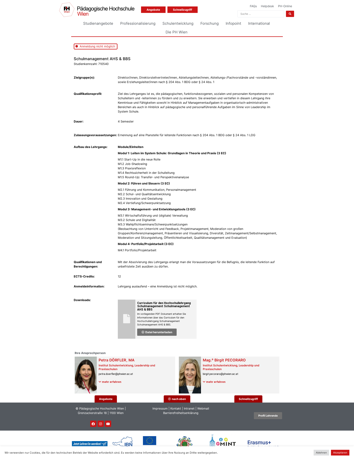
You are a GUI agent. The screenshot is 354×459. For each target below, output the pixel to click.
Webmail (203, 408)
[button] (110, 381)
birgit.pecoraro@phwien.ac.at (220, 374)
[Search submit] (290, 14)
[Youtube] (108, 424)
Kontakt (175, 408)
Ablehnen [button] (321, 452)
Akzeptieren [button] (340, 452)
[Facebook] (93, 424)
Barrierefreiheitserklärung (180, 413)
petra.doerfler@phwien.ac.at (116, 374)
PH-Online (285, 6)
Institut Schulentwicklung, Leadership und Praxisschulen (127, 367)
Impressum (160, 408)
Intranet (189, 408)
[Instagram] (101, 424)
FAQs (253, 6)
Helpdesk (267, 6)
